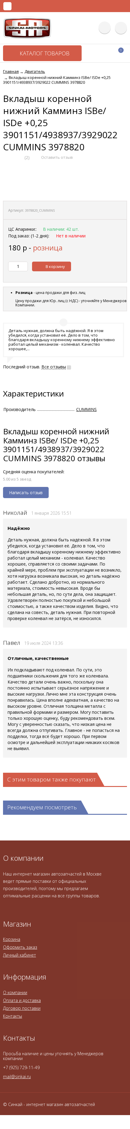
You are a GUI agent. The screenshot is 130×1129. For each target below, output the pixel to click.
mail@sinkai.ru (17, 1076)
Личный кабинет (19, 955)
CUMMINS (86, 409)
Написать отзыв (26, 492)
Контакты (12, 1016)
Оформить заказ (20, 947)
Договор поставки (22, 1008)
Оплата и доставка (22, 1000)
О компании (15, 992)
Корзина (11, 939)
